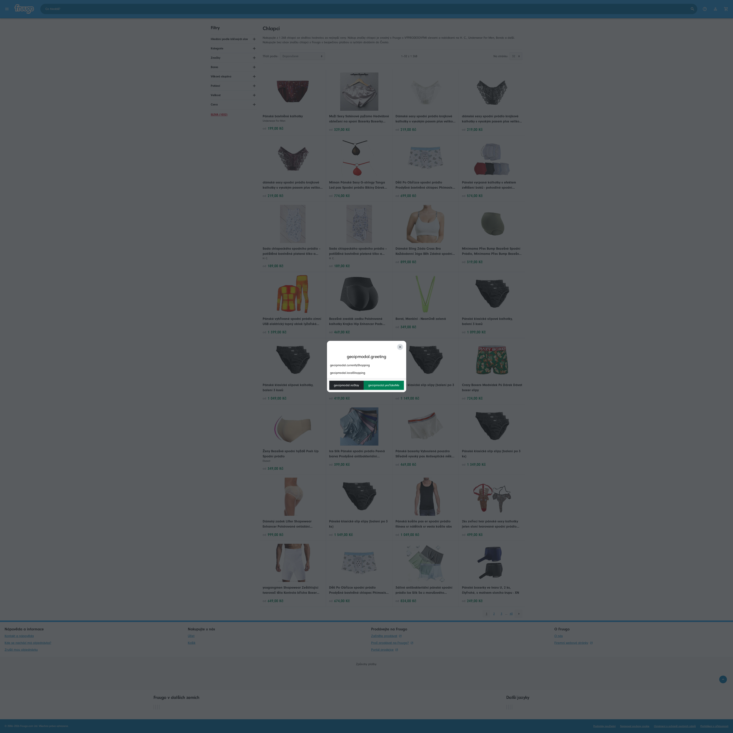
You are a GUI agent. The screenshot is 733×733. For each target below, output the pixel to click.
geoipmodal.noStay (346, 385)
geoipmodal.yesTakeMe (383, 385)
